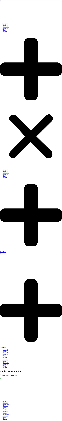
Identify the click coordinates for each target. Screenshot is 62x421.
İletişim (5, 31)
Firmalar (5, 25)
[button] (31, 100)
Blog (4, 30)
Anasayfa (5, 24)
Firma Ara (5, 28)
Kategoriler (6, 27)
